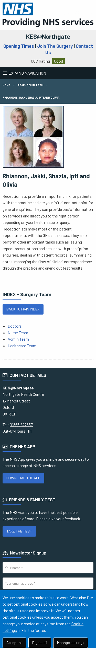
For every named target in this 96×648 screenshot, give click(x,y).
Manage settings (70, 642)
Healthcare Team (22, 345)
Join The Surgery (55, 46)
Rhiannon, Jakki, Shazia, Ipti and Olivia (31, 97)
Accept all (14, 642)
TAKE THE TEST (19, 531)
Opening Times (18, 46)
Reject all (39, 642)
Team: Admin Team (30, 85)
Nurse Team (18, 332)
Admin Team (18, 339)
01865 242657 (21, 424)
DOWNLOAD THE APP (23, 478)
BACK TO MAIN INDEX (22, 309)
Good (58, 61)
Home (6, 85)
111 (29, 431)
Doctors (15, 325)
